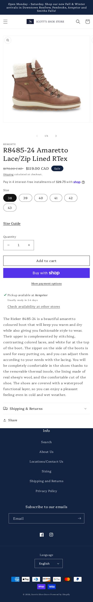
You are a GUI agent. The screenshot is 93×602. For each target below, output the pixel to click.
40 (41, 198)
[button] (5, 21)
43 (10, 207)
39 (25, 198)
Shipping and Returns (47, 481)
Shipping (8, 174)
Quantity (9, 236)
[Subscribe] (79, 518)
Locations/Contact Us (46, 461)
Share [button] (12, 420)
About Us (46, 451)
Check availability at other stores (34, 306)
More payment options (46, 283)
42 (71, 198)
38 (10, 198)
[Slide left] (37, 136)
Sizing (46, 471)
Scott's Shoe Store (40, 594)
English (44, 563)
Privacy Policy (46, 491)
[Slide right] (56, 136)
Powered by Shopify (60, 594)
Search (46, 442)
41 (56, 198)
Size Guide (12, 223)
